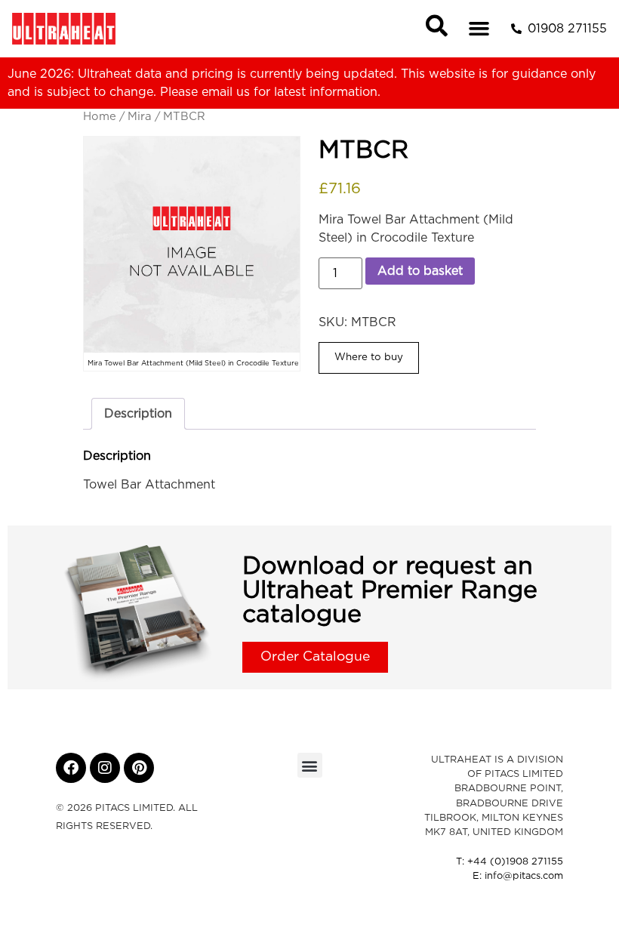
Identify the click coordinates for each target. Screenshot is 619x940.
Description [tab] (138, 414)
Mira (140, 116)
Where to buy (368, 357)
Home (99, 116)
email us (226, 92)
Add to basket (420, 271)
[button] (479, 28)
